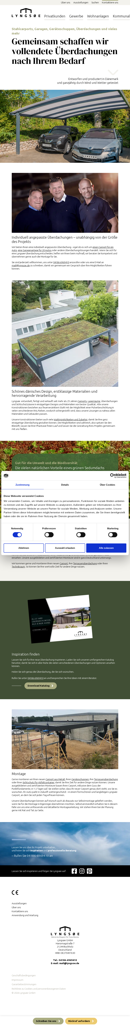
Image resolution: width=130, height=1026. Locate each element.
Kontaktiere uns (110, 2)
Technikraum (18, 566)
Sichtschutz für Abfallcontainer (38, 782)
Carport (64, 563)
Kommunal (121, 16)
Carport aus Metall (55, 779)
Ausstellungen (80, 2)
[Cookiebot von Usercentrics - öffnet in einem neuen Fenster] (112, 475)
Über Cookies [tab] (107, 484)
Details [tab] (65, 484)
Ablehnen (23, 548)
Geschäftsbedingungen (24, 975)
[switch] (49, 534)
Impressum (17, 979)
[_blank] (74, 871)
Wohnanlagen (98, 16)
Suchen (95, 2)
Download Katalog (38, 685)
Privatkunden (54, 16)
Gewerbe (76, 16)
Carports (82, 401)
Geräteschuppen (80, 779)
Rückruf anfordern (79, 1021)
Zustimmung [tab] (23, 484)
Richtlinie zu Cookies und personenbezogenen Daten (39, 988)
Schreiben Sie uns (46, 1021)
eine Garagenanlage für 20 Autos (35, 250)
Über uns (65, 2)
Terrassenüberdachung (85, 563)
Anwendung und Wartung (25, 915)
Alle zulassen (106, 548)
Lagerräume (94, 401)
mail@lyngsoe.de (21, 265)
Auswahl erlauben (65, 548)
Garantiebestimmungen (24, 984)
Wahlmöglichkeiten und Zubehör (70, 419)
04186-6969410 (61, 262)
